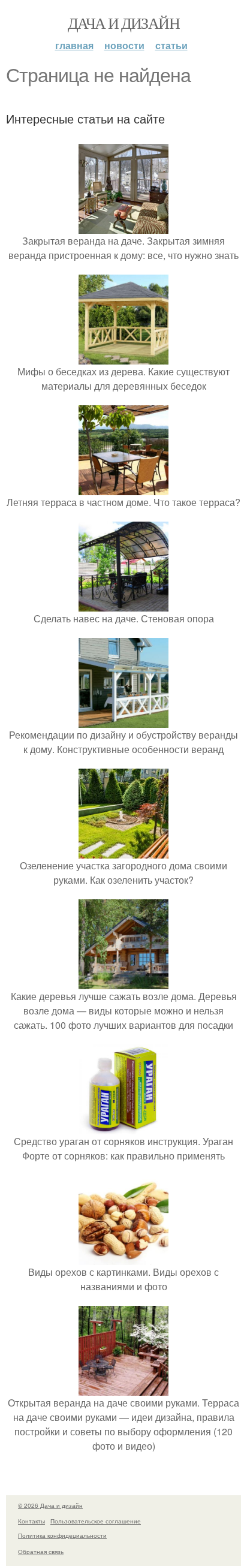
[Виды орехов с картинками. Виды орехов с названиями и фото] (123, 1257)
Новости (124, 45)
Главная (74, 45)
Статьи (171, 45)
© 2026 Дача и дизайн (50, 1505)
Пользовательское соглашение (95, 1521)
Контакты (31, 1521)
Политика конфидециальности (62, 1535)
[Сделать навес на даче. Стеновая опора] (123, 604)
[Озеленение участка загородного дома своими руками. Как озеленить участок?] (123, 851)
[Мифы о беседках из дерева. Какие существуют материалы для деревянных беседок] (123, 357)
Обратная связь (41, 1551)
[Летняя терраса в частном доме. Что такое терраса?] (123, 488)
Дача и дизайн (123, 23)
